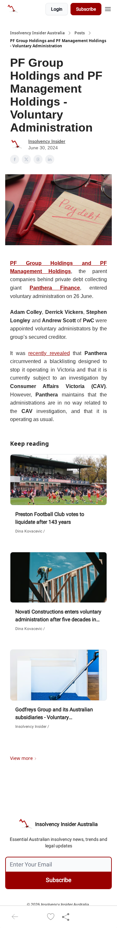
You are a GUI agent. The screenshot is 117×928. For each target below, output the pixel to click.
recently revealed (49, 353)
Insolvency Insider (46, 141)
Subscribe (86, 9)
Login (56, 9)
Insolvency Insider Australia (37, 33)
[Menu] (108, 8)
